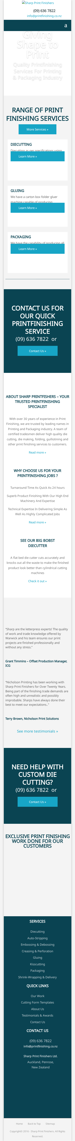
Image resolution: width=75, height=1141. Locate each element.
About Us (37, 1009)
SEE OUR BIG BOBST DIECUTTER (37, 543)
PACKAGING (21, 236)
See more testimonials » (37, 731)
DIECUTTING (21, 144)
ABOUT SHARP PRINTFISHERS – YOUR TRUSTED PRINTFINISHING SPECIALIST (37, 401)
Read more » (37, 452)
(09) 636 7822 (44, 10)
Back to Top (34, 1123)
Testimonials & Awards (37, 1016)
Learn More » (28, 156)
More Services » (37, 129)
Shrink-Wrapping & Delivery (37, 977)
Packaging (37, 970)
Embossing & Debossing (37, 944)
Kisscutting (37, 964)
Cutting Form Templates (37, 1003)
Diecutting (37, 931)
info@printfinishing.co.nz (44, 16)
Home (19, 1123)
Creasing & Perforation (37, 951)
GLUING (17, 190)
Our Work (37, 996)
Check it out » (37, 581)
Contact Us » (37, 351)
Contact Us (37, 1022)
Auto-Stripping (37, 938)
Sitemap (50, 1123)
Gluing (37, 957)
